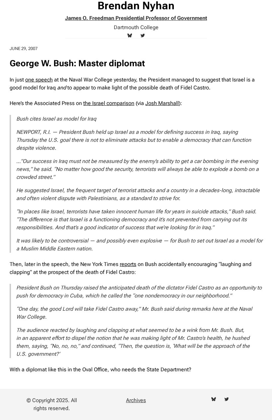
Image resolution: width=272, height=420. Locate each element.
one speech (39, 80)
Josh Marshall (162, 103)
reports (128, 264)
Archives (136, 400)
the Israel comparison (108, 103)
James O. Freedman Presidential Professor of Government (136, 18)
